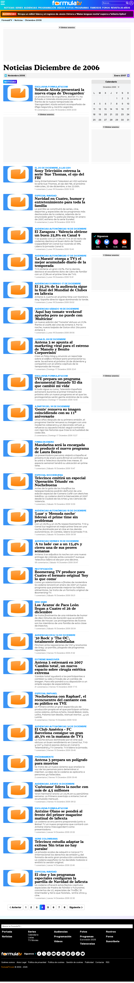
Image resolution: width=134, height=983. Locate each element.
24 (128, 114)
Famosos (95, 7)
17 (128, 109)
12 (100, 109)
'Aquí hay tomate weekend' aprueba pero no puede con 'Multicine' (58, 315)
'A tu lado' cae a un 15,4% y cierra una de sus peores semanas (58, 547)
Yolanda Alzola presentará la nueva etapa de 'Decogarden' (59, 91)
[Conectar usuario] (131, 3)
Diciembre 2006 (33, 20)
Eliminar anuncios (68, 27)
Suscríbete (112, 941)
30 (122, 119)
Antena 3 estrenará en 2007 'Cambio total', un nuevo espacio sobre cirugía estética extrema (60, 667)
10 (128, 103)
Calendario (33, 934)
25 (94, 119)
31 (128, 119)
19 (100, 114)
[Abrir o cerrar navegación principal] (3, 3)
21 (111, 114)
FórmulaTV (7, 20)
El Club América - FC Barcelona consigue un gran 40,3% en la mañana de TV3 (59, 732)
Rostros (111, 931)
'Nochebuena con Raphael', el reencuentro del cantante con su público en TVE (60, 699)
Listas (31, 937)
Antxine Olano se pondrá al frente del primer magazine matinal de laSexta (58, 814)
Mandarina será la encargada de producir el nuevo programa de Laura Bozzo (62, 448)
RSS (107, 962)
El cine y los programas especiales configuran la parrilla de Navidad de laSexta (61, 878)
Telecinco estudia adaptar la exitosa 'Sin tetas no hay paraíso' (59, 845)
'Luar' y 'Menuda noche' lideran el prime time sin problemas (56, 517)
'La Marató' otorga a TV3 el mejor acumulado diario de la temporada (60, 262)
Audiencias (30, 7)
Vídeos (61, 7)
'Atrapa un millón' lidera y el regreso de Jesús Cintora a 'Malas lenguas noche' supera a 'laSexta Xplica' (64, 14)
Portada (7, 931)
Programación (47, 7)
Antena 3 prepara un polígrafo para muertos (61, 761)
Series (19, 7)
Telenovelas (87, 943)
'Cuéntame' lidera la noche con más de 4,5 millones (61, 788)
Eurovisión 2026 (88, 939)
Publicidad (89, 962)
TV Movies (33, 940)
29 (116, 119)
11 (94, 109)
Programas (82, 7)
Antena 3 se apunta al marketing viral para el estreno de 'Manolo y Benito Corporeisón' (62, 347)
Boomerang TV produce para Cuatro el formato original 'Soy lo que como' (61, 575)
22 (116, 114)
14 (111, 109)
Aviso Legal (21, 962)
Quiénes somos (8, 962)
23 (122, 114)
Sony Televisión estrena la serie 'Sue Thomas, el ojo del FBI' (59, 174)
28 (111, 119)
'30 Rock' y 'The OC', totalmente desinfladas (54, 640)
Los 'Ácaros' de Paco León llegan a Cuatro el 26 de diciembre (57, 608)
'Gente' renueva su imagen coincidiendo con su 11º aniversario (58, 412)
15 (117, 109)
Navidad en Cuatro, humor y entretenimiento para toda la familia (60, 202)
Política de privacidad (37, 962)
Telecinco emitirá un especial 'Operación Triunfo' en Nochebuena (60, 481)
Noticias (9, 7)
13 (105, 109)
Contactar (99, 962)
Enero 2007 (120, 75)
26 (100, 119)
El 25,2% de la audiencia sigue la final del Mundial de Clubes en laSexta (61, 290)
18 (94, 114)
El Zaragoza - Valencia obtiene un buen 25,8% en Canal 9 (61, 233)
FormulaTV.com (7, 967)
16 (122, 109)
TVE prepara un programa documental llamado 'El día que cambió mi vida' (58, 382)
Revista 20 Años (120, 7)
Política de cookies (56, 962)
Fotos (70, 7)
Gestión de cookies (74, 962)
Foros (106, 7)
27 (105, 119)
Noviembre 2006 (16, 75)
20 (105, 114)
